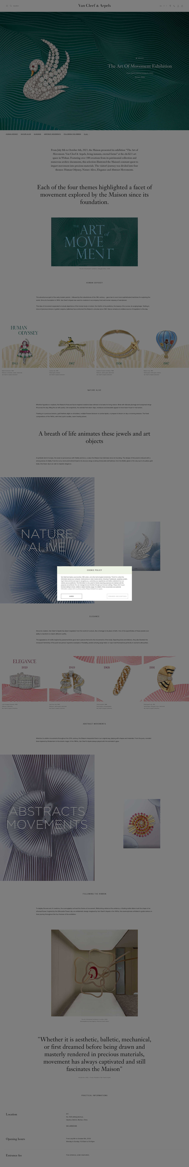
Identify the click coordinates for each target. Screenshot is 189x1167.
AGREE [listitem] (71, 596)
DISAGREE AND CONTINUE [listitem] (117, 596)
